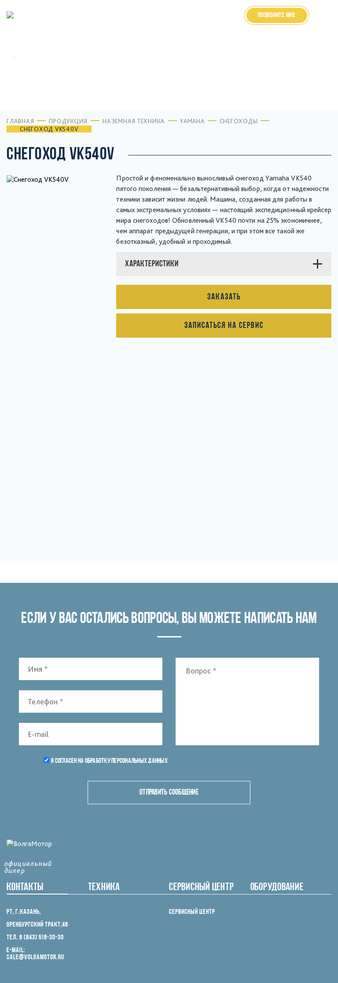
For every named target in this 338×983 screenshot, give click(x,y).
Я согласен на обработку (109, 761)
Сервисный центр (192, 912)
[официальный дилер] (29, 15)
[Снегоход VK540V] (84, 442)
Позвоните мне (277, 15)
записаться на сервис (224, 325)
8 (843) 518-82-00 (212, 20)
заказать (224, 297)
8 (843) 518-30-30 (212, 11)
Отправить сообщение (169, 793)
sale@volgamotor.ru (35, 957)
